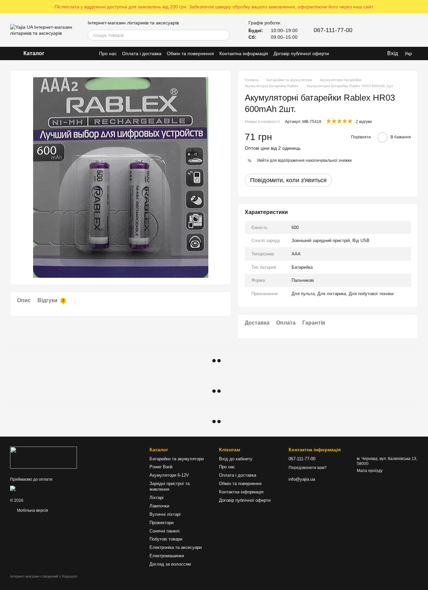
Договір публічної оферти (301, 53)
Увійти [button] (263, 160)
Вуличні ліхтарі (165, 514)
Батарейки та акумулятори (176, 458)
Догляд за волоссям (170, 564)
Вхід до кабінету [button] (235, 458)
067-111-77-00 (333, 30)
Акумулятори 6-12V (169, 475)
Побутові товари (165, 539)
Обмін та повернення (190, 53)
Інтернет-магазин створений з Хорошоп (43, 576)
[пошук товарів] (224, 35)
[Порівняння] (377, 30)
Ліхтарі (156, 497)
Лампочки (159, 505)
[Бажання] (395, 30)
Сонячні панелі (164, 531)
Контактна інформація (243, 53)
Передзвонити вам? (308, 467)
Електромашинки (166, 555)
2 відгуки (364, 121)
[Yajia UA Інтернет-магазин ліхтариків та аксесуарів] (43, 457)
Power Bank (161, 466)
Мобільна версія (32, 510)
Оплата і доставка (142, 53)
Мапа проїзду (370, 470)
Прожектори (161, 522)
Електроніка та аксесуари (175, 547)
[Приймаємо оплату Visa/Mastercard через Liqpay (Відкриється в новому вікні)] (59, 488)
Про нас (108, 53)
